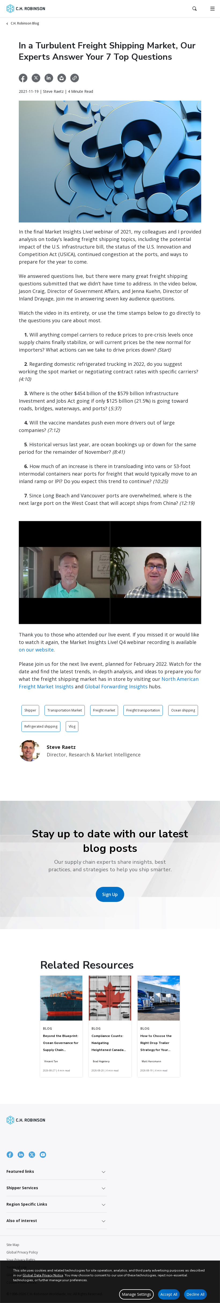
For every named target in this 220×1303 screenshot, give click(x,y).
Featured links (20, 1171)
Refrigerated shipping (40, 726)
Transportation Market (64, 710)
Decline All (195, 1294)
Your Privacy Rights (20, 1260)
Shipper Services (22, 1187)
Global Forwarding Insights (116, 686)
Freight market (104, 710)
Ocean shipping (183, 710)
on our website (36, 649)
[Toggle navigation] (212, 8)
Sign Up (110, 894)
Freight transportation (143, 710)
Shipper (30, 710)
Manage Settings (136, 1294)
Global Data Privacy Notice (43, 1275)
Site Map (12, 1244)
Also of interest (21, 1220)
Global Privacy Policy (22, 1252)
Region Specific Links (26, 1204)
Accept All (168, 1294)
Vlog (72, 726)
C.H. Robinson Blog (25, 23)
